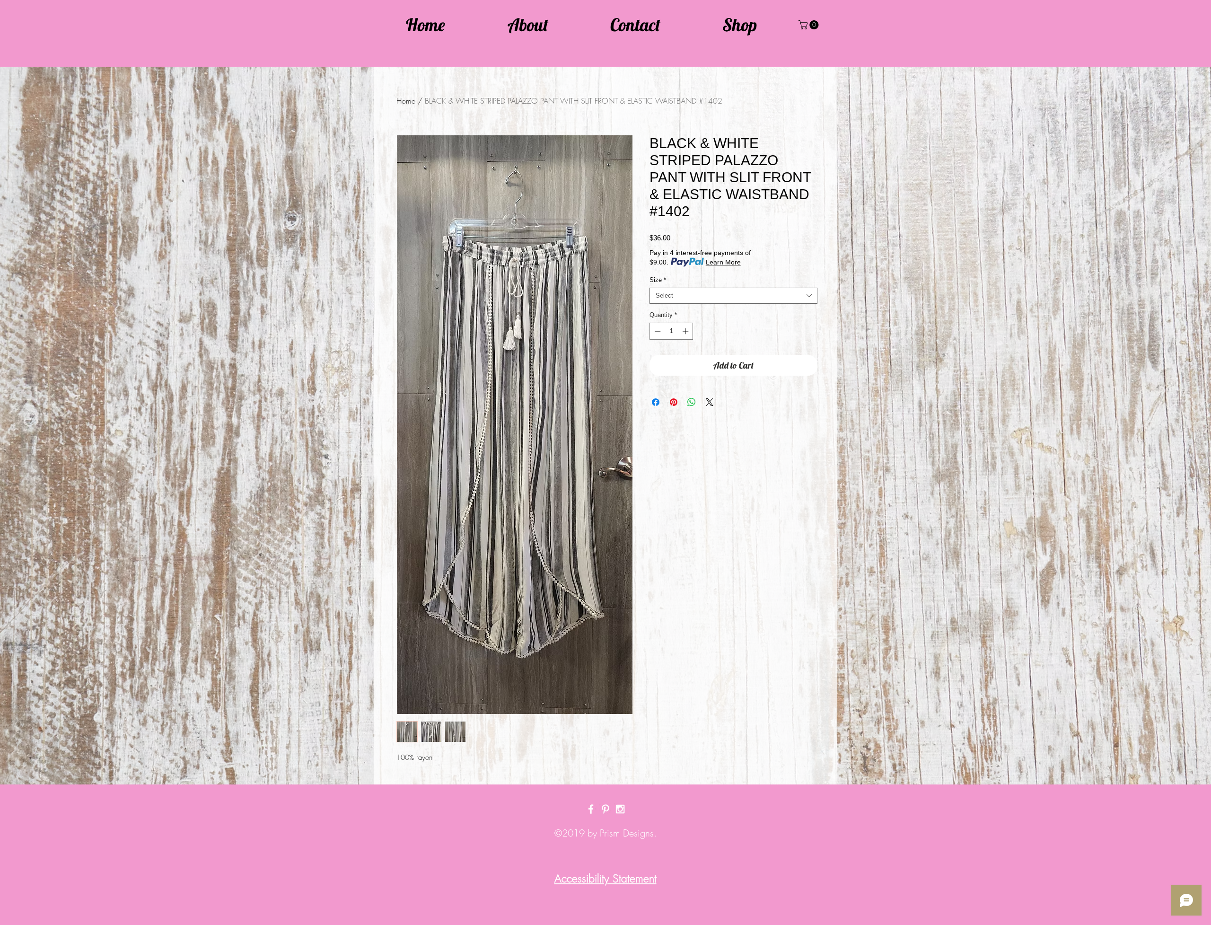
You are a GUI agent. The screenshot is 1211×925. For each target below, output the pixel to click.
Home (405, 101)
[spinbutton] (671, 331)
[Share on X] (709, 402)
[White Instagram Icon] (620, 809)
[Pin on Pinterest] (673, 402)
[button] (810, 24)
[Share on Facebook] (655, 402)
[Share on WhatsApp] (691, 402)
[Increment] (686, 331)
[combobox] (733, 296)
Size (657, 279)
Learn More (723, 262)
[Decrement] (656, 331)
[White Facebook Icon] (591, 809)
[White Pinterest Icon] (605, 809)
